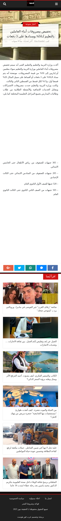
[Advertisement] (30, 129)
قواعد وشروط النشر (30, 504)
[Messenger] (41, 268)
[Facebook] (53, 268)
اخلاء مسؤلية (34, 498)
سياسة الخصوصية (16, 498)
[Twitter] (19, 268)
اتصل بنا (48, 498)
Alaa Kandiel (39, 41)
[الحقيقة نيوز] (30, 3)
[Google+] (8, 268)
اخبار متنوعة (31, 24)
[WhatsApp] (30, 268)
